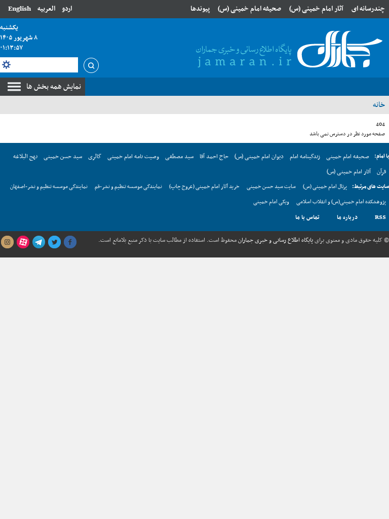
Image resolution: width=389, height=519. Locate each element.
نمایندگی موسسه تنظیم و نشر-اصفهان (49, 187)
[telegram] (38, 242)
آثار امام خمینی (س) (316, 9)
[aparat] (23, 242)
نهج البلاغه (25, 157)
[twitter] (54, 242)
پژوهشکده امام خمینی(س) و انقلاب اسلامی (341, 202)
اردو (67, 9)
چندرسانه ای (368, 9)
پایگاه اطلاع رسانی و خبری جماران (275, 240)
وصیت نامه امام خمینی (133, 157)
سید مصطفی (179, 157)
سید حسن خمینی (63, 157)
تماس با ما (307, 217)
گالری (94, 157)
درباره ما (347, 217)
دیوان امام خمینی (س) (259, 157)
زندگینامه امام (305, 157)
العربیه (46, 9)
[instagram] (7, 242)
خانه (379, 105)
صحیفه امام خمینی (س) (249, 9)
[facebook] (70, 242)
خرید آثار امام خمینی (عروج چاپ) (204, 187)
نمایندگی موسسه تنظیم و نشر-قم (128, 187)
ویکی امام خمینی (271, 202)
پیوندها (200, 9)
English (19, 9)
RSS (380, 217)
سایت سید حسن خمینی (271, 187)
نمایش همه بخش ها (53, 86)
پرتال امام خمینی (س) (325, 187)
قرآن (381, 172)
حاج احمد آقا (214, 157)
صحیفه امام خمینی (347, 157)
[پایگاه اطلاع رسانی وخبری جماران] (287, 50)
